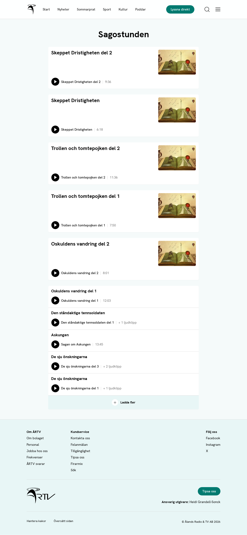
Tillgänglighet (80, 451)
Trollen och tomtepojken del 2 (85, 148)
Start (46, 9)
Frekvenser (35, 457)
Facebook (213, 438)
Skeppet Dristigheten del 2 (81, 52)
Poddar (140, 9)
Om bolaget (35, 438)
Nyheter (63, 9)
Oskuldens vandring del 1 (74, 291)
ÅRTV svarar (36, 464)
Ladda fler (127, 402)
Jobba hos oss (37, 451)
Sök (73, 470)
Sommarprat (86, 9)
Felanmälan (79, 444)
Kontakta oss (80, 438)
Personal (33, 444)
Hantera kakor (36, 521)
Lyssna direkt (180, 9)
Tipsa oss (77, 457)
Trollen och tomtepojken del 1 (85, 196)
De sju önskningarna (69, 356)
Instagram (213, 444)
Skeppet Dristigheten (75, 100)
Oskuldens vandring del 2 (80, 243)
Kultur (123, 9)
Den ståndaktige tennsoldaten (78, 312)
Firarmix (77, 464)
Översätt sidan (63, 521)
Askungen (60, 335)
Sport (107, 9)
